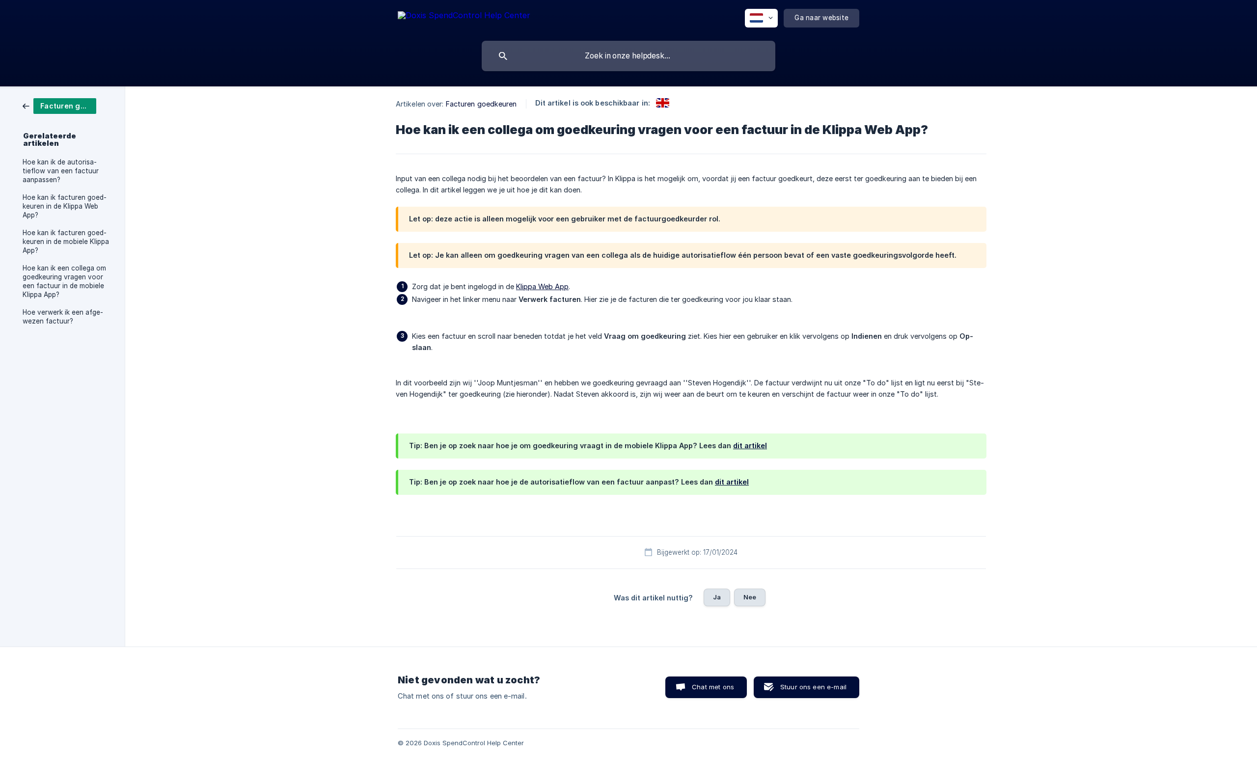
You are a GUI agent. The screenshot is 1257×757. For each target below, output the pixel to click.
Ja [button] (717, 597)
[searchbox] (628, 56)
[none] (464, 17)
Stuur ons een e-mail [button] (813, 687)
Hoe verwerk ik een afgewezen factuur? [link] (63, 316)
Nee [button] (749, 597)
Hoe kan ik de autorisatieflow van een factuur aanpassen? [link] (61, 171)
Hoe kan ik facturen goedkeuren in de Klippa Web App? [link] (65, 206)
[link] (59, 105)
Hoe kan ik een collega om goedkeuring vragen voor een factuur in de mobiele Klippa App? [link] (64, 281)
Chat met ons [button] (713, 687)
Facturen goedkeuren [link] (481, 104)
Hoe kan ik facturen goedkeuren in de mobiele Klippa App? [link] (66, 241)
